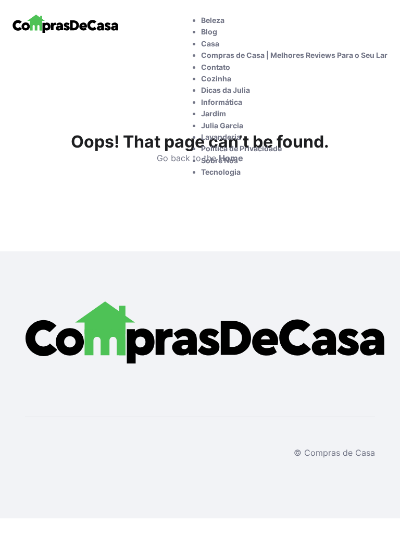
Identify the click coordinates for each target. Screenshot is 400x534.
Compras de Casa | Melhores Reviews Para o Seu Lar (294, 55)
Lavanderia (221, 136)
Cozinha (216, 78)
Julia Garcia (222, 125)
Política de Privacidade (241, 148)
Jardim (213, 113)
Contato (215, 67)
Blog (209, 31)
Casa (210, 43)
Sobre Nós (219, 160)
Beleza (212, 20)
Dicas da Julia (225, 90)
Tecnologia (221, 171)
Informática (221, 102)
